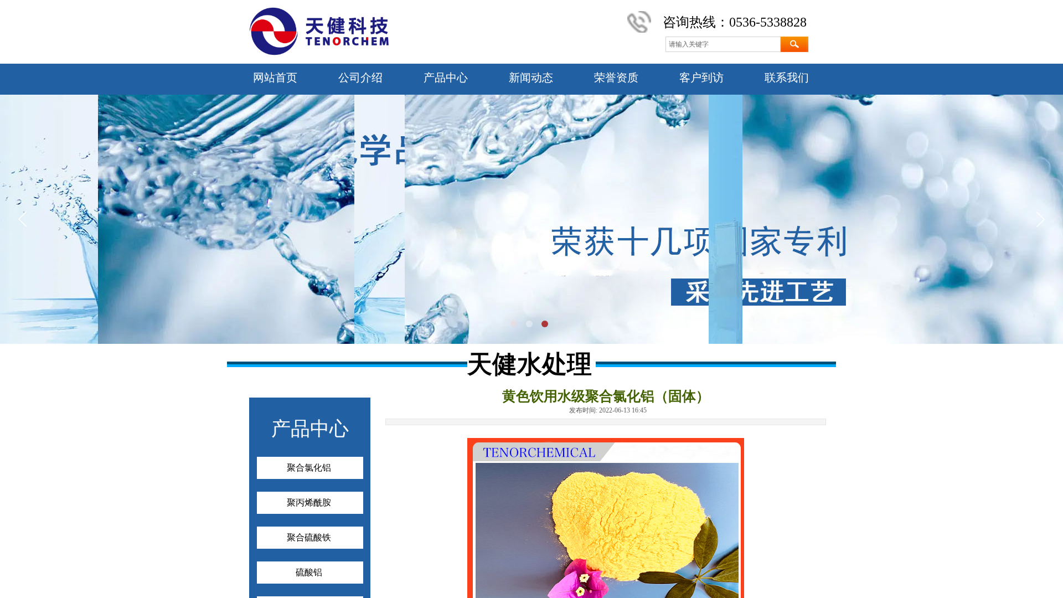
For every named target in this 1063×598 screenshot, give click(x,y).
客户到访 (701, 77)
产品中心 (446, 77)
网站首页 (275, 77)
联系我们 (787, 77)
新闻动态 (531, 77)
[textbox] (723, 44)
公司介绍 (360, 77)
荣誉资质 (616, 77)
